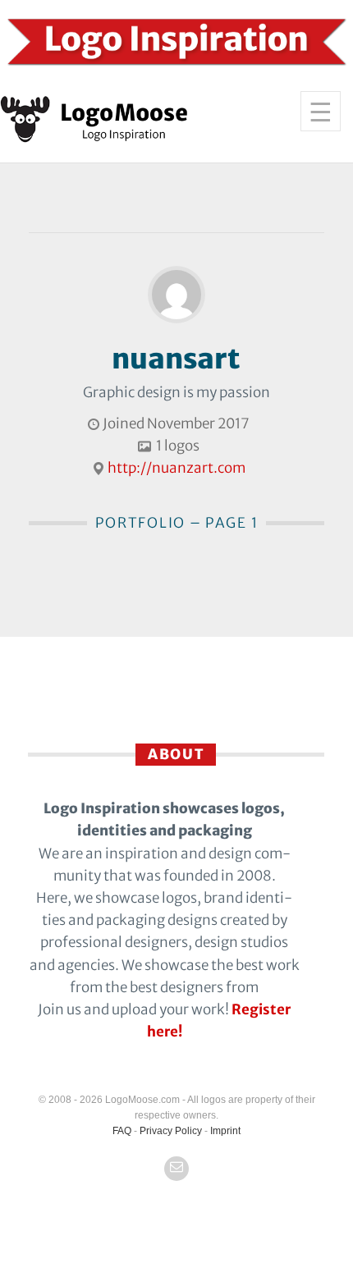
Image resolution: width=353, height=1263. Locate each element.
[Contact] (176, 1168)
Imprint (225, 1131)
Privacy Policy (171, 1131)
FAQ (121, 1131)
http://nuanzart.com (176, 468)
